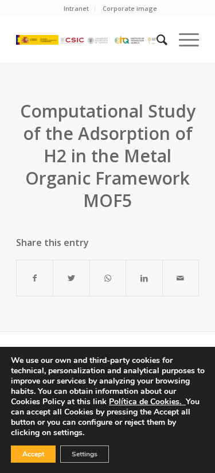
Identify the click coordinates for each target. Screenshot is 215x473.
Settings (84, 454)
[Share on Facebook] (35, 278)
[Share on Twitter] (71, 278)
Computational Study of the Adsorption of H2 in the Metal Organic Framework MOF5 (108, 155)
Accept (33, 454)
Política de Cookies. (147, 401)
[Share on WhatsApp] (108, 278)
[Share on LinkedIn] (144, 278)
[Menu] (183, 39)
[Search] (156, 39)
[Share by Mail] (180, 278)
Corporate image (130, 8)
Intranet (76, 8)
